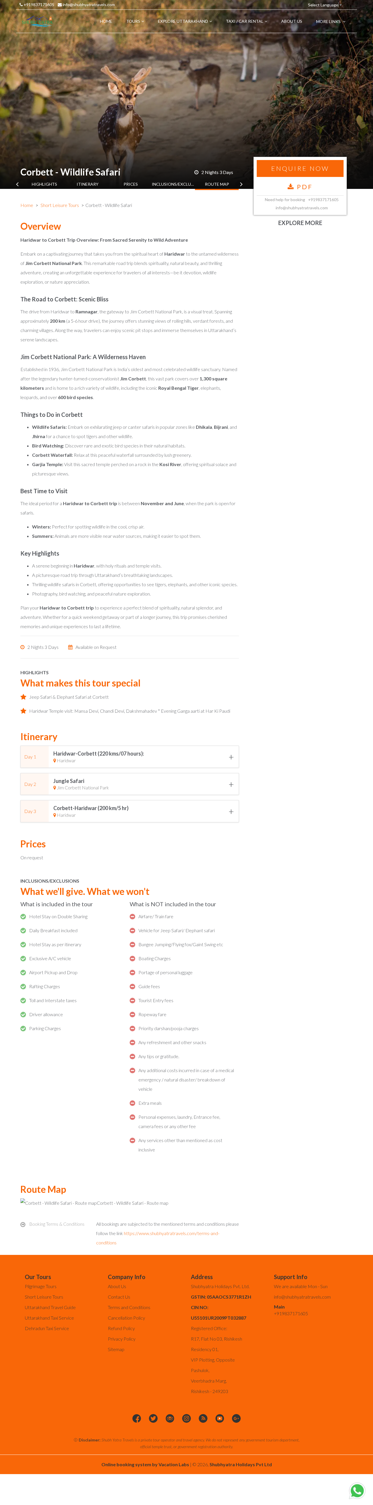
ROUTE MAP (217, 184)
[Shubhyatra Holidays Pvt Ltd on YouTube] (219, 1418)
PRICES (131, 184)
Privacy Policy (122, 1338)
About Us (117, 1286)
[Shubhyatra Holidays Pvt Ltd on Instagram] (186, 1418)
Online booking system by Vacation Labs (145, 1464)
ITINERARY (87, 184)
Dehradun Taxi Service (47, 1328)
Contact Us (119, 1296)
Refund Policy (121, 1328)
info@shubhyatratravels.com (88, 4)
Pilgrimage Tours (41, 1286)
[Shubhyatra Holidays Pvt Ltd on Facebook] (136, 1418)
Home (26, 205)
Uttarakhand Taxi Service (49, 1317)
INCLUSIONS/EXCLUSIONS (174, 184)
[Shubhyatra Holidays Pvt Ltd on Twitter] (153, 1418)
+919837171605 (38, 4)
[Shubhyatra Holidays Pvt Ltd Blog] (203, 1418)
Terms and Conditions (129, 1307)
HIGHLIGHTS (44, 184)
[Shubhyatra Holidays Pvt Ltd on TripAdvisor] (170, 1418)
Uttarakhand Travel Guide (50, 1307)
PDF (304, 187)
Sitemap (116, 1349)
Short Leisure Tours (60, 205)
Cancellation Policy (126, 1317)
